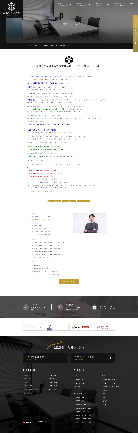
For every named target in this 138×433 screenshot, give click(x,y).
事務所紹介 (27, 382)
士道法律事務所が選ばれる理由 (32, 389)
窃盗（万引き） (107, 390)
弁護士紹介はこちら (69, 281)
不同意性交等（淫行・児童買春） (112, 386)
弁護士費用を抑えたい (80, 401)
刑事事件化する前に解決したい (82, 415)
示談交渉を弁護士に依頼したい (82, 397)
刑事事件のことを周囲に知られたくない (85, 419)
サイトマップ (53, 389)
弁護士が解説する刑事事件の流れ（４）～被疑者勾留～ (84, 201)
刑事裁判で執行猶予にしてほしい (83, 422)
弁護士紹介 (27, 378)
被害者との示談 (40, 188)
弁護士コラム (37, 46)
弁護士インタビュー (29, 386)
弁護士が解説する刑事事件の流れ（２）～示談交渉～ (47, 76)
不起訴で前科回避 (79, 383)
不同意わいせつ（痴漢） (109, 383)
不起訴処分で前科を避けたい (82, 411)
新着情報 (52, 378)
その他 (104, 404)
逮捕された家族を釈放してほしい (83, 408)
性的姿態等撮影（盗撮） (109, 379)
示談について (78, 386)
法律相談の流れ (28, 393)
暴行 (104, 394)
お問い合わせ (53, 386)
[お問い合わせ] (135, 46)
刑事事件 (46, 46)
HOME (29, 46)
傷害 (104, 397)
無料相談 (119, 4)
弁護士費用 (53, 375)
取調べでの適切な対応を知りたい (83, 404)
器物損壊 (105, 401)
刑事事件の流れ (78, 379)
